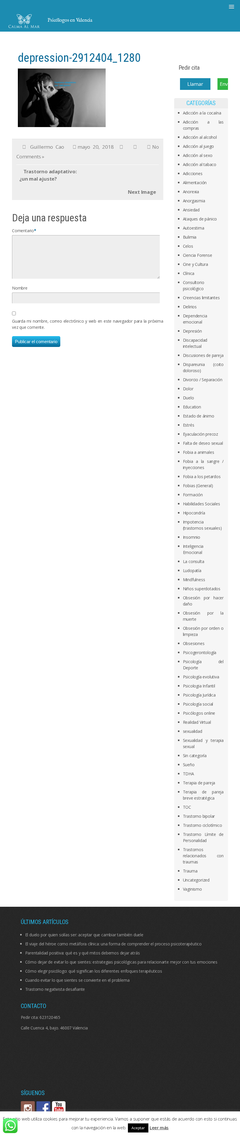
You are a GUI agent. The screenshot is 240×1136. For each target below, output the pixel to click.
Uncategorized (196, 880)
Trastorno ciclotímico (202, 825)
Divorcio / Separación (202, 379)
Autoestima (193, 228)
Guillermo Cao (47, 146)
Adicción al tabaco (199, 164)
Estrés (188, 425)
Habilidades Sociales (201, 504)
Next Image (142, 192)
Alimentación (195, 182)
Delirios (190, 306)
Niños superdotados (201, 588)
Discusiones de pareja (203, 355)
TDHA (188, 773)
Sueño (189, 764)
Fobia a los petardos (202, 476)
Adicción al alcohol (200, 137)
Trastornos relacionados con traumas (203, 856)
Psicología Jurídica (199, 695)
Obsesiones (194, 643)
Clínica (189, 273)
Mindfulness (194, 579)
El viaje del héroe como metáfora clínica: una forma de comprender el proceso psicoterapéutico (113, 944)
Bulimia (190, 237)
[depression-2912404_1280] (62, 97)
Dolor (188, 388)
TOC (187, 807)
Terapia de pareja (199, 783)
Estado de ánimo (198, 416)
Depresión (192, 331)
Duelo (188, 398)
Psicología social (198, 704)
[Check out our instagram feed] (28, 1108)
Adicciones (193, 173)
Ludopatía (192, 570)
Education (192, 407)
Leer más (159, 1127)
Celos (188, 246)
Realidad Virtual (197, 722)
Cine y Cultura (195, 264)
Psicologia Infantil (199, 686)
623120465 (50, 1017)
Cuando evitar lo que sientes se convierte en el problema (77, 980)
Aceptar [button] (138, 1127)
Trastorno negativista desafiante (55, 989)
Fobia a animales (198, 452)
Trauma (190, 871)
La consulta (193, 561)
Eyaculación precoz (200, 434)
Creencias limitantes (201, 297)
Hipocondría (194, 513)
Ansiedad (191, 210)
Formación (193, 494)
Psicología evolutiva (201, 677)
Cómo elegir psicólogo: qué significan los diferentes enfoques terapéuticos (93, 971)
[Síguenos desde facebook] (43, 1108)
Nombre (20, 288)
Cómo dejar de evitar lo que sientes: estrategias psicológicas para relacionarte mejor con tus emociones (121, 962)
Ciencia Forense (197, 255)
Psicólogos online (199, 713)
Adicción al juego (198, 146)
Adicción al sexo (197, 155)
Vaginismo (192, 889)
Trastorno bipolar (199, 816)
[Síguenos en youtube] (59, 1108)
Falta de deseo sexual (203, 443)
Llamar (195, 84)
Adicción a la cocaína (202, 113)
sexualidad (192, 731)
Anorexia (191, 191)
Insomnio (191, 537)
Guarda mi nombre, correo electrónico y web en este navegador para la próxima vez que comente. (87, 324)
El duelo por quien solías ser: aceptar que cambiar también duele (84, 934)
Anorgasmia (194, 200)
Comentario (23, 230)
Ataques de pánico (200, 219)
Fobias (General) (198, 485)
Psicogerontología (200, 652)
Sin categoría (195, 755)
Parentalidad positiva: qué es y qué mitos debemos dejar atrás (82, 953)
